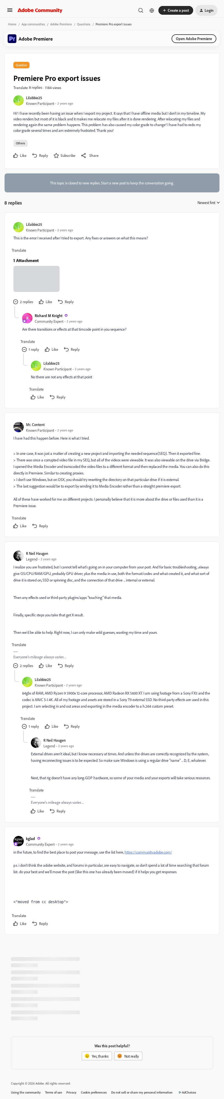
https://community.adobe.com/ (148, 852)
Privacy (71, 1092)
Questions (83, 24)
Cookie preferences (94, 1092)
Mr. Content (35, 424)
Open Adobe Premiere (194, 38)
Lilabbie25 (34, 97)
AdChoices (189, 1092)
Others (20, 143)
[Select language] (152, 10)
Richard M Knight (48, 315)
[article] (112, 263)
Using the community (26, 1092)
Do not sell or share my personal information (142, 1092)
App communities (33, 24)
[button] (10, 12)
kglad (30, 838)
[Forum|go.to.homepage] (40, 10)
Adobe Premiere (61, 24)
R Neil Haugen (37, 553)
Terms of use (53, 1092)
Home (12, 24)
